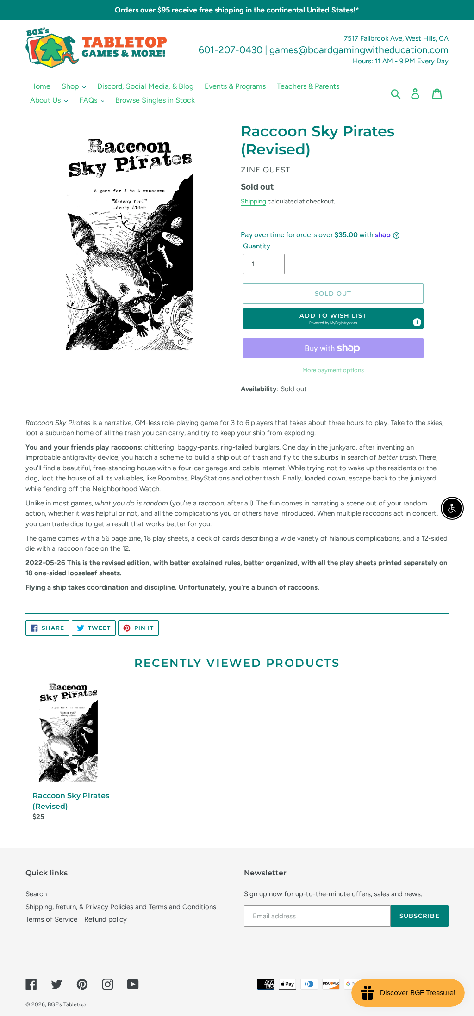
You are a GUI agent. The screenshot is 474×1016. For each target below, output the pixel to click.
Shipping (253, 201)
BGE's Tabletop (67, 1004)
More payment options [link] (333, 370)
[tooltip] (417, 322)
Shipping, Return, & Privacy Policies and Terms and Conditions (120, 907)
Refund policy (105, 919)
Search (36, 894)
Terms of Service (51, 919)
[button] (333, 318)
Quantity (256, 246)
